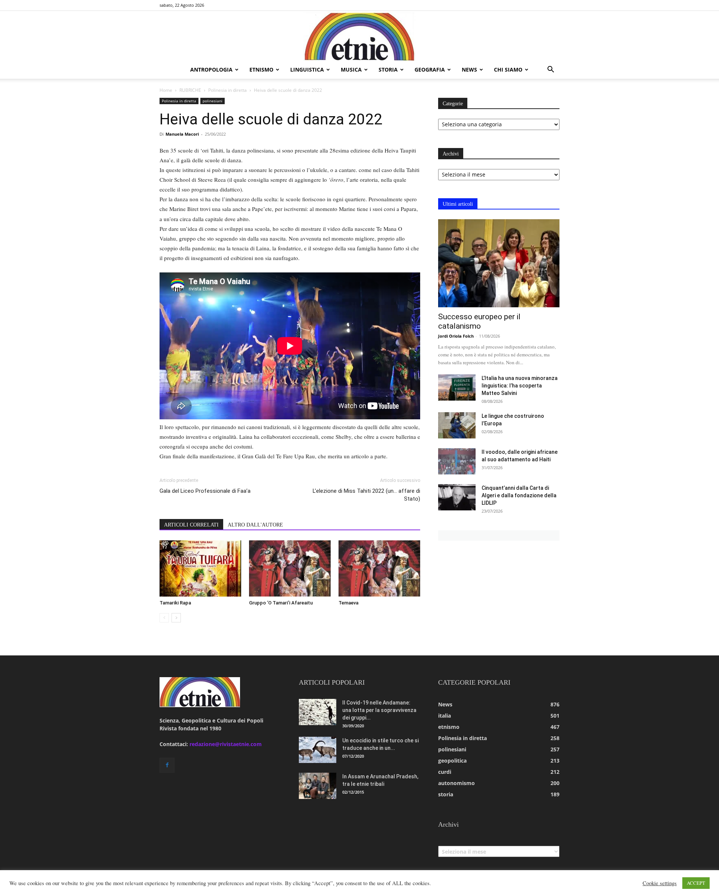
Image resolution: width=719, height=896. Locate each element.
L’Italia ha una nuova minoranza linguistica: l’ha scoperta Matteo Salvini (520, 385)
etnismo (261, 69)
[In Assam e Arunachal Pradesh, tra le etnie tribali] (317, 786)
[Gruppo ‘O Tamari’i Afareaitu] (290, 568)
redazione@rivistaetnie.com (225, 744)
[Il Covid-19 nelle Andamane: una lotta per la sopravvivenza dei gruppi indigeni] (317, 712)
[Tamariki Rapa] (200, 568)
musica (351, 69)
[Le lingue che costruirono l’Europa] (457, 425)
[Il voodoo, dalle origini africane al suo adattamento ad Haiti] (457, 461)
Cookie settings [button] (660, 883)
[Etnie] (359, 36)
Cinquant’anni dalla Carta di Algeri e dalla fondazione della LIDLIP (519, 495)
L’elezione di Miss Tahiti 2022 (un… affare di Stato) (366, 495)
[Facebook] (167, 765)
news (469, 69)
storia (388, 69)
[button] (550, 70)
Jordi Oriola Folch (456, 336)
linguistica (307, 69)
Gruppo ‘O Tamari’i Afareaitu (281, 603)
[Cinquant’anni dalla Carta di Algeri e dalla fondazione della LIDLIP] (457, 497)
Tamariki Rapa (175, 603)
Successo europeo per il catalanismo (479, 321)
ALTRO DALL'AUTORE (255, 525)
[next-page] (176, 617)
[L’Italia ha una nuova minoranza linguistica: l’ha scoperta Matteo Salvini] (457, 387)
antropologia (211, 69)
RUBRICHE (190, 90)
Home (166, 90)
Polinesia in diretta (227, 90)
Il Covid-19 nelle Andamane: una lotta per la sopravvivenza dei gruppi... (379, 710)
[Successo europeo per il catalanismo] (498, 263)
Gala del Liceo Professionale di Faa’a (205, 491)
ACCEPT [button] (696, 883)
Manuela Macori (182, 134)
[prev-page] (164, 617)
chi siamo (508, 69)
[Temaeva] (379, 568)
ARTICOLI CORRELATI (191, 525)
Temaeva (348, 603)
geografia (430, 69)
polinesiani (212, 100)
